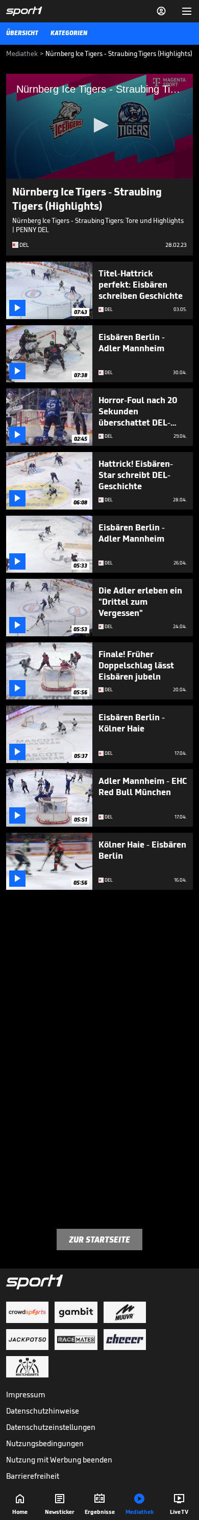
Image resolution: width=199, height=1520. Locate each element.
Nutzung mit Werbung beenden (59, 1460)
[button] (99, 125)
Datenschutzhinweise (42, 1411)
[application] (99, 126)
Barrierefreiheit (32, 1476)
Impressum (25, 1394)
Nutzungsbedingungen (45, 1443)
